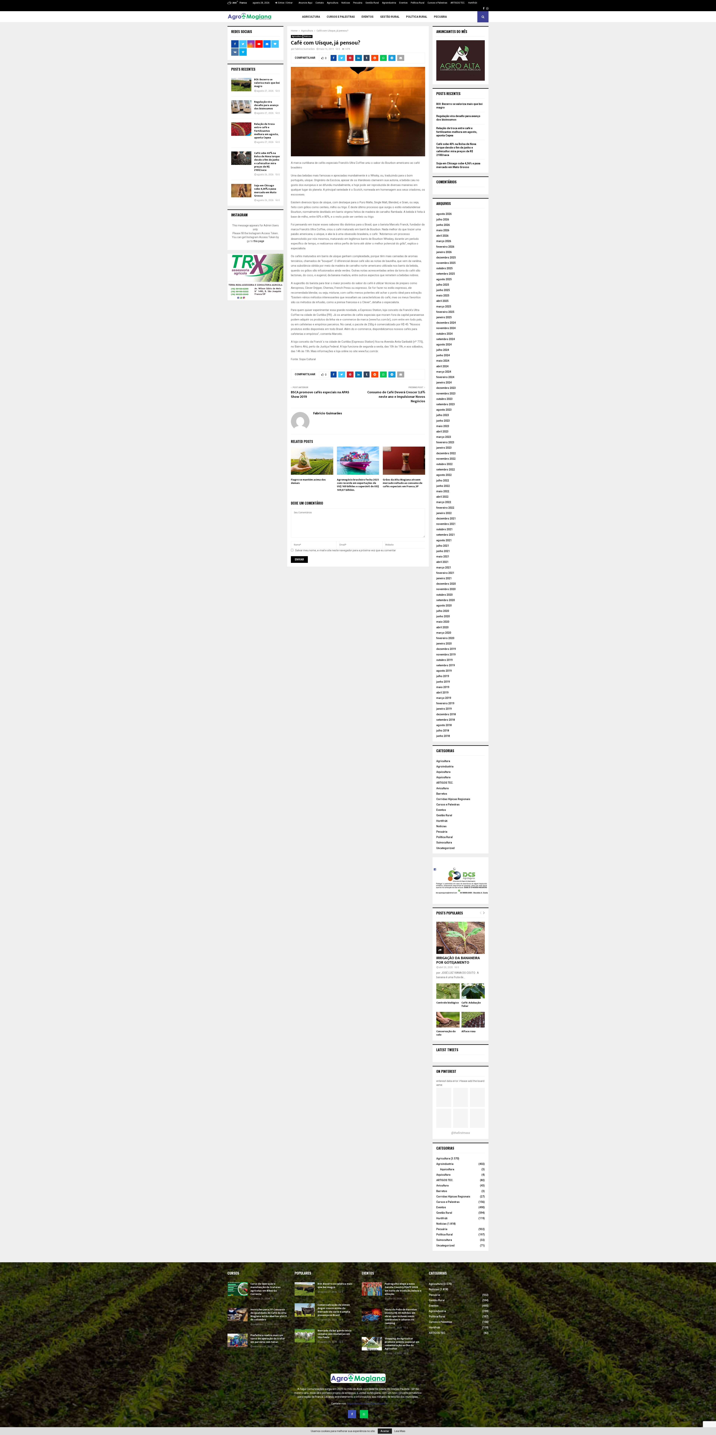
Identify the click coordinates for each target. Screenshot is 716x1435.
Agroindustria (389, 2)
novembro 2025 (446, 262)
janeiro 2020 (444, 643)
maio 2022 (442, 491)
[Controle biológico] (448, 991)
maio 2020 (442, 621)
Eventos (403, 2)
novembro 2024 (446, 328)
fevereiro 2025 (445, 311)
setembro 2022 (445, 469)
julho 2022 (442, 480)
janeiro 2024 (444, 382)
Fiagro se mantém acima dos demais (308, 481)
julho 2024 (442, 349)
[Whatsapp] (364, 1414)
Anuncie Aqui (305, 2)
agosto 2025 (444, 279)
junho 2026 (443, 224)
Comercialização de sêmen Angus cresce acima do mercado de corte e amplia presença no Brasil (334, 1310)
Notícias (345, 2)
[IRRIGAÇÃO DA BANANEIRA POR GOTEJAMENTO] (460, 938)
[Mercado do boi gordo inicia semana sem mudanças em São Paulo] (305, 1335)
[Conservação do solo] (448, 1019)
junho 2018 (443, 735)
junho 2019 (443, 681)
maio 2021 (442, 556)
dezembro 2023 (446, 387)
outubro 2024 (444, 333)
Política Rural (417, 2)
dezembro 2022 (446, 453)
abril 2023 (442, 431)
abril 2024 (442, 366)
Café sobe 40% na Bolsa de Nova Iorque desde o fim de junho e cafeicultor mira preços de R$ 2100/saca (267, 161)
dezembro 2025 (446, 257)
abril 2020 (442, 627)
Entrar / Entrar (285, 2)
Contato (319, 2)
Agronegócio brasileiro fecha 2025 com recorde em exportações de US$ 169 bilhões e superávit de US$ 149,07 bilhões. (358, 485)
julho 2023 (442, 415)
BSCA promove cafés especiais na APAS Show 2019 (320, 395)
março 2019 (443, 697)
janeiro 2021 (444, 578)
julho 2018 (442, 730)
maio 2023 (442, 426)
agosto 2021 (444, 540)
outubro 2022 (444, 464)
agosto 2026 (444, 213)
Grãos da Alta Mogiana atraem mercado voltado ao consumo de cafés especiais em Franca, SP (402, 483)
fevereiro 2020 (445, 638)
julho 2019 (442, 676)
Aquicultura (443, 771)
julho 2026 (442, 219)
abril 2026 (442, 235)
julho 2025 (442, 284)
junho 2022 (443, 485)
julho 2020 (442, 610)
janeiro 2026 (444, 252)
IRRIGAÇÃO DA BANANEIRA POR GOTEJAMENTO (458, 960)
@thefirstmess (460, 1133)
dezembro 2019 (446, 648)
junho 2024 (443, 355)
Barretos (441, 793)
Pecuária (357, 2)
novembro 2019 (446, 654)
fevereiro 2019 (445, 703)
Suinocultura (444, 842)
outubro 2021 (444, 529)
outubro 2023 (444, 398)
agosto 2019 (444, 670)
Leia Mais (399, 1431)
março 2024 (443, 371)
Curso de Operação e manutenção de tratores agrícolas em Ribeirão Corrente (265, 1289)
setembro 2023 (445, 404)
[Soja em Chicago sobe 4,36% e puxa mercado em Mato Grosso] (241, 190)
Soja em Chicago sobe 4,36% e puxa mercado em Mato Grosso (265, 190)
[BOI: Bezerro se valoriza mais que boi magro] (241, 84)
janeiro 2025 (444, 317)
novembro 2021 (446, 523)
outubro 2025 (444, 268)
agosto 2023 (444, 409)
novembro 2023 (446, 393)
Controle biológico (447, 1003)
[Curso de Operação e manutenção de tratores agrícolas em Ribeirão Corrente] (237, 1289)
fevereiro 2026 (445, 246)
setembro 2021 (445, 534)
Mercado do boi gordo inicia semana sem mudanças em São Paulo (334, 1333)
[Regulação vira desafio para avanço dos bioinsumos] (241, 107)
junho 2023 (443, 420)
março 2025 (443, 306)
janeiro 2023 (444, 447)
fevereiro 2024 (445, 377)
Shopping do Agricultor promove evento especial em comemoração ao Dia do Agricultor (402, 1343)
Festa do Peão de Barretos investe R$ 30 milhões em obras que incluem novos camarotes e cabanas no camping (401, 1316)
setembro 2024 (445, 339)
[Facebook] (352, 1414)
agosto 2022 (444, 474)
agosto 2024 (444, 344)
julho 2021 (442, 545)
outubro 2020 (444, 594)
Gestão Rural (372, 2)
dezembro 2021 (446, 518)
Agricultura (332, 2)
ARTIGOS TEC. (457, 2)
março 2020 (443, 632)
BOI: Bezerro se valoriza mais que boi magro (267, 82)
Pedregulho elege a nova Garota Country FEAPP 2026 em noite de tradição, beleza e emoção (403, 1289)
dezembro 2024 (446, 322)
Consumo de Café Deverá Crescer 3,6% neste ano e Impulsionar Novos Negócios (396, 397)
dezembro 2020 (446, 583)
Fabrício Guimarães (305, 49)
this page (258, 241)
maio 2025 (442, 295)
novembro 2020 (446, 589)
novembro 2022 (446, 458)
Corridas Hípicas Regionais (453, 799)
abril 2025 (442, 300)
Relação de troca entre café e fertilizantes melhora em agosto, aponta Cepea (266, 131)
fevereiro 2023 (445, 442)
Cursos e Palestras (437, 2)
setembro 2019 (445, 665)
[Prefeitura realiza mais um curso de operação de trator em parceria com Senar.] (237, 1340)
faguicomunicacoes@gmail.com (366, 1403)
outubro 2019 (444, 659)
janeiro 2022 (444, 513)
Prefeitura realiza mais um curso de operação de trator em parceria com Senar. (267, 1338)
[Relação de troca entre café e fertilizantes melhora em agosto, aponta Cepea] (241, 129)
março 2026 (443, 241)
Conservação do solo (446, 1033)
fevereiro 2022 (445, 507)
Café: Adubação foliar (471, 1004)
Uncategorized (445, 848)
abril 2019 (442, 692)
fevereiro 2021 (445, 572)
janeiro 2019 (444, 708)
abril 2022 (442, 496)
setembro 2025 (445, 273)
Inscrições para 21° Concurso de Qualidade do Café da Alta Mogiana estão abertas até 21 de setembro (268, 1314)
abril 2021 (442, 561)
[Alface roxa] (473, 1019)
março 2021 (443, 567)
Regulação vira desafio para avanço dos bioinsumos (266, 105)
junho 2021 (443, 551)
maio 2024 (442, 360)
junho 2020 (443, 616)
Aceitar (385, 1431)
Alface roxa (468, 1031)
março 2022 (443, 502)
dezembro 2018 (446, 714)
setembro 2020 (445, 600)
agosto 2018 (444, 725)
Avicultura (442, 788)
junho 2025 (443, 290)
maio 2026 (442, 230)
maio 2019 (442, 687)
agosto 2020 (444, 605)
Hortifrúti (472, 2)
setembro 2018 (445, 719)
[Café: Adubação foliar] (473, 991)
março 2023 (443, 436)
